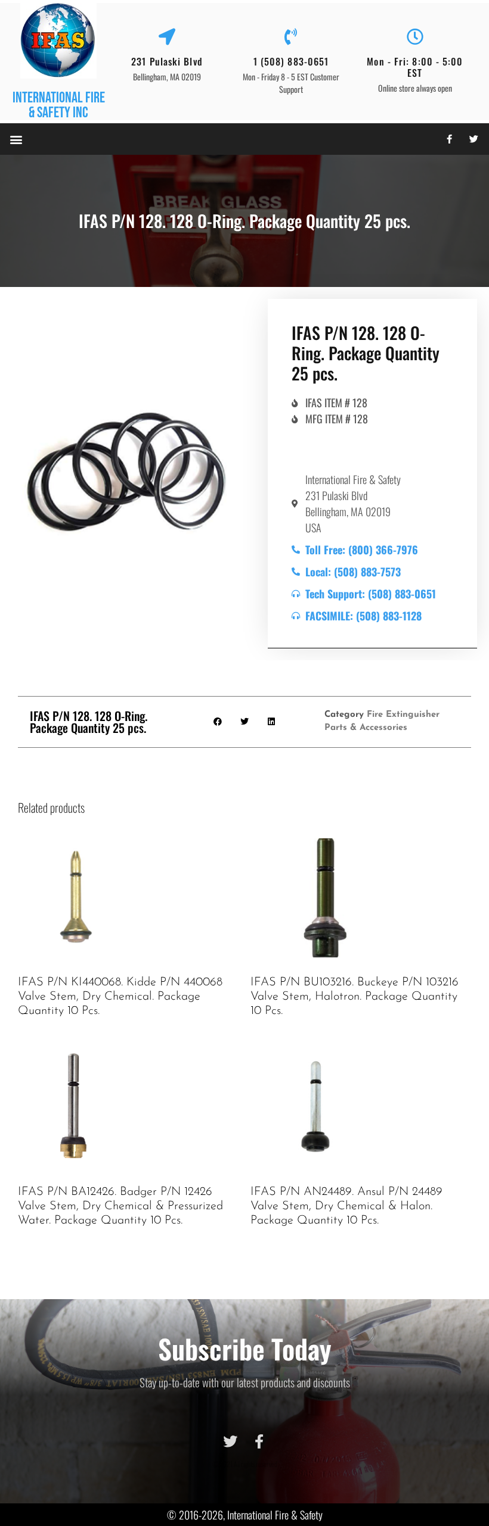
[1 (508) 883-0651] (291, 37)
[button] (16, 139)
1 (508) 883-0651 (291, 61)
